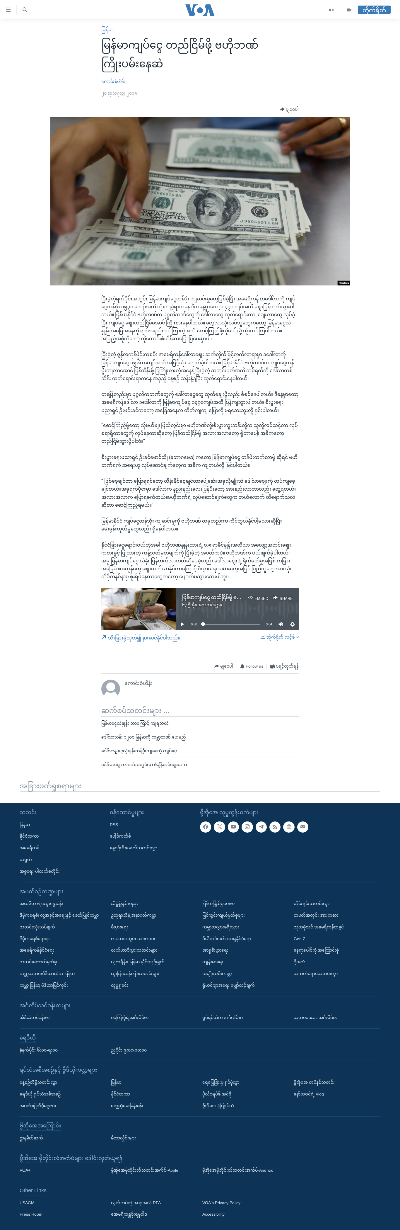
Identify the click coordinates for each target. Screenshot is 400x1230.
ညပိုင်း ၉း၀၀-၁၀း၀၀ (129, 1050)
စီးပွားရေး (119, 927)
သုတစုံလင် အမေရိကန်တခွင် (319, 927)
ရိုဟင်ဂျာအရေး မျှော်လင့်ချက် (228, 985)
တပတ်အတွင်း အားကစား (133, 938)
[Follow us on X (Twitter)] (219, 827)
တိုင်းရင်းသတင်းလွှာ (311, 903)
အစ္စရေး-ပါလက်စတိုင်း (40, 871)
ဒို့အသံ (299, 962)
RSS (114, 824)
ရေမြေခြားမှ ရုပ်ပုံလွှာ (220, 1082)
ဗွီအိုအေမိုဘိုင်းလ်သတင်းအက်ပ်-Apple (144, 1170)
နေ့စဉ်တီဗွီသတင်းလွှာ (38, 1082)
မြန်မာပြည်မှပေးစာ (218, 903)
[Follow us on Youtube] (233, 827)
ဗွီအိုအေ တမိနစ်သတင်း (314, 1082)
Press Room (31, 1214)
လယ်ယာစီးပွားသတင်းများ (134, 950)
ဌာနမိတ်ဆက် (31, 1138)
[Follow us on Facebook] (205, 827)
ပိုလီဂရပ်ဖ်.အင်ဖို (216, 1094)
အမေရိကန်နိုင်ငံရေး (37, 950)
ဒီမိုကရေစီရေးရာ (34, 938)
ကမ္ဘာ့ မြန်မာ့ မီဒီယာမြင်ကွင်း (44, 985)
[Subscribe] (302, 827)
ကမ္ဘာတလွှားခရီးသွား (220, 927)
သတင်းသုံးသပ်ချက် (37, 927)
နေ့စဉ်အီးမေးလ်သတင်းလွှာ (133, 848)
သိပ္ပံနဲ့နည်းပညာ (124, 903)
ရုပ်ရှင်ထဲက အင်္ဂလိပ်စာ (222, 1017)
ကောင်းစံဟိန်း (113, 81)
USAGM (27, 1202)
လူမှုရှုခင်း (119, 985)
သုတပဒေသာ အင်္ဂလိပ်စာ (315, 1017)
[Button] (289, 110)
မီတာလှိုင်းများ (123, 1138)
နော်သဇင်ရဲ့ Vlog (309, 1094)
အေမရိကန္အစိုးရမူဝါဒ (129, 1214)
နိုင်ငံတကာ (29, 836)
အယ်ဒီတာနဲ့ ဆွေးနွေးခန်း (41, 903)
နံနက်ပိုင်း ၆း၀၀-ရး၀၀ (39, 1050)
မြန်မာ (107, 29)
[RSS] (275, 827)
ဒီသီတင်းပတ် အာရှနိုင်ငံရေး (226, 938)
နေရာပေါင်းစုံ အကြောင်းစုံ (316, 950)
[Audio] (331, 10)
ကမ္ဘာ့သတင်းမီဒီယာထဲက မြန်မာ (47, 973)
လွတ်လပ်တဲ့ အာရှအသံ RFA (136, 1202)
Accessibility (213, 1214)
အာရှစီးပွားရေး (215, 950)
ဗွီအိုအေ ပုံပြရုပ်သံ (218, 1105)
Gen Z (299, 938)
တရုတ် (26, 859)
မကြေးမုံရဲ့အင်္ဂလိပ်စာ (129, 1017)
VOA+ (25, 1170)
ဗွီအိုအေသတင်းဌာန (205, 605)
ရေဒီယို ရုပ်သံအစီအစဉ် (40, 1094)
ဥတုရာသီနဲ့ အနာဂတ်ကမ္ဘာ (133, 915)
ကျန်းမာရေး (212, 962)
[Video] (349, 10)
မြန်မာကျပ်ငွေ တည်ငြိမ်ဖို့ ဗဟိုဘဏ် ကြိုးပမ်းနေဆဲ (232, 597)
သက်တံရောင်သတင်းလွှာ (316, 973)
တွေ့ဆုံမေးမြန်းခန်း (127, 1105)
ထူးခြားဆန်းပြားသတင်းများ (135, 973)
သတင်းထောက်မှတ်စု (38, 962)
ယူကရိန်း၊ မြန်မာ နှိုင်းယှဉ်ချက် (138, 962)
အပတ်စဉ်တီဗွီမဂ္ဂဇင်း (38, 1105)
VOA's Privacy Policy (221, 1202)
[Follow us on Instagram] (247, 827)
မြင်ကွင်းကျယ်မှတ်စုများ (223, 915)
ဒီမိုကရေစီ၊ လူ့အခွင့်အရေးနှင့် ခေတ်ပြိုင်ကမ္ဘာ (59, 915)
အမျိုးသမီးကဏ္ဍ (217, 973)
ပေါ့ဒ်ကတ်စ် (120, 836)
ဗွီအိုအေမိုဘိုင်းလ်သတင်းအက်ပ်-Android (237, 1170)
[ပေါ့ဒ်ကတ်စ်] (288, 827)
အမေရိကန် (29, 848)
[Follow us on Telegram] (261, 827)
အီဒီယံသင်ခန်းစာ (34, 1017)
